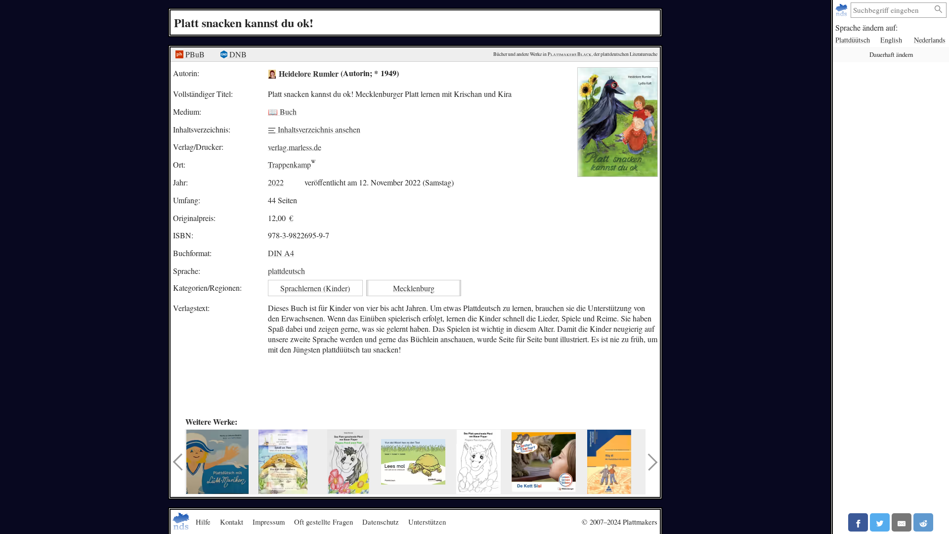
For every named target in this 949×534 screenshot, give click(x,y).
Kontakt (231, 522)
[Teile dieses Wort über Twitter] (880, 522)
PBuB (194, 54)
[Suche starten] (939, 9)
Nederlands (930, 39)
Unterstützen (427, 522)
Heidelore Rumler (309, 73)
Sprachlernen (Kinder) (315, 288)
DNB (237, 54)
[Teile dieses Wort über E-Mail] (901, 522)
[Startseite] (842, 10)
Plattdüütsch (852, 39)
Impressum (269, 522)
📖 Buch (282, 111)
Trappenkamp (289, 164)
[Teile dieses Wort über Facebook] (858, 522)
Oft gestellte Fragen (323, 522)
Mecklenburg (413, 288)
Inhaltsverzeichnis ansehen (318, 129)
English (891, 39)
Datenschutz (380, 522)
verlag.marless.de (294, 146)
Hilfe (203, 522)
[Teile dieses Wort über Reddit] (923, 522)
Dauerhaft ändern (891, 54)
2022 (276, 182)
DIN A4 (281, 253)
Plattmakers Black (570, 54)
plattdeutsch (286, 271)
